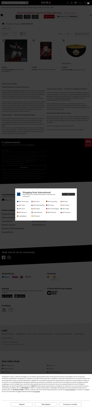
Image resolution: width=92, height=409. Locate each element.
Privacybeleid (36, 391)
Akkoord (21, 404)
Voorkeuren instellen (70, 404)
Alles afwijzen (46, 404)
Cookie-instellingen (70, 389)
